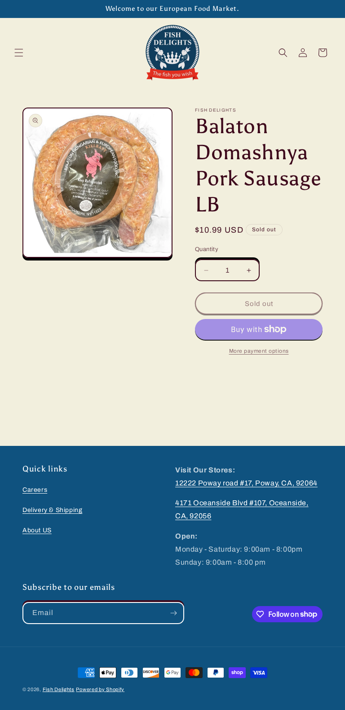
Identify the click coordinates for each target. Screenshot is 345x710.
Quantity (206, 249)
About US (37, 530)
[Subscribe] (173, 613)
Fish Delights (59, 689)
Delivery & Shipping (52, 510)
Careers (34, 489)
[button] (19, 53)
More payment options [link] (259, 351)
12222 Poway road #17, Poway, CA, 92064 (246, 483)
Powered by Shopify (100, 689)
